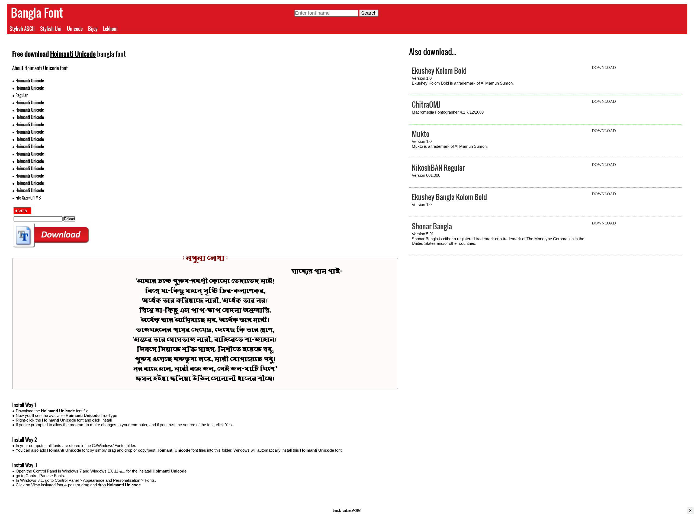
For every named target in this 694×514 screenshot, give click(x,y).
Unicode (75, 28)
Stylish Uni (51, 28)
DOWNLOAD (604, 67)
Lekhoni (110, 28)
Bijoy (93, 28)
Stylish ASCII (22, 28)
